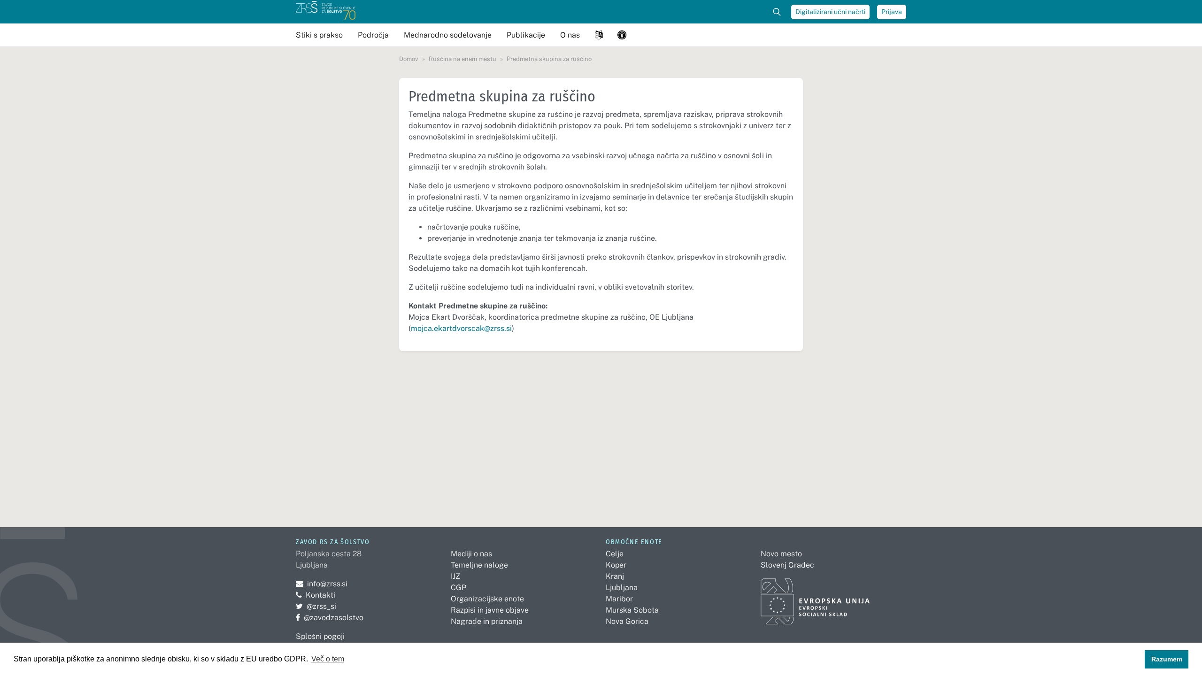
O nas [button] (570, 35)
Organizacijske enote (487, 598)
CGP (458, 587)
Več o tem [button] (327, 659)
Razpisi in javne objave (490, 610)
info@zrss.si (321, 583)
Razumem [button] (1166, 659)
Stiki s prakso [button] (319, 35)
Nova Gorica (627, 621)
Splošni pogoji (320, 636)
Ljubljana (622, 587)
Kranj (615, 576)
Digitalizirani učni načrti (830, 11)
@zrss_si (316, 606)
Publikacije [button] (526, 35)
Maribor (619, 598)
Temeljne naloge (479, 565)
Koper (616, 565)
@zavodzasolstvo (329, 617)
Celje (615, 553)
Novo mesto (781, 553)
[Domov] (325, 11)
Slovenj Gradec (787, 565)
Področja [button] (373, 35)
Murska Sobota (632, 610)
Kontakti (320, 595)
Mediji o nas (471, 553)
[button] (598, 35)
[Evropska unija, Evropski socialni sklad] (815, 597)
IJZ (455, 576)
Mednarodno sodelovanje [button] (448, 35)
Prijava (891, 11)
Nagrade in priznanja (487, 621)
